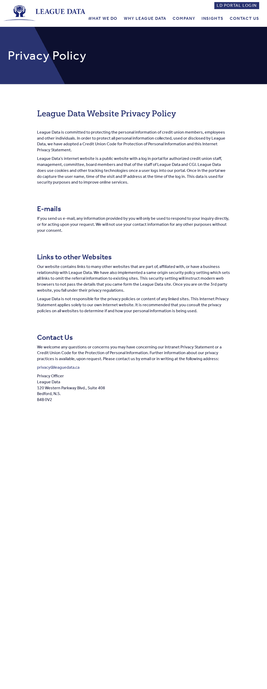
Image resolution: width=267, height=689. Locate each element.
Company (184, 18)
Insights (212, 18)
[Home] (44, 13)
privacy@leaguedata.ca (58, 367)
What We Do (103, 18)
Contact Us (244, 18)
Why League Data (145, 18)
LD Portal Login (237, 5)
